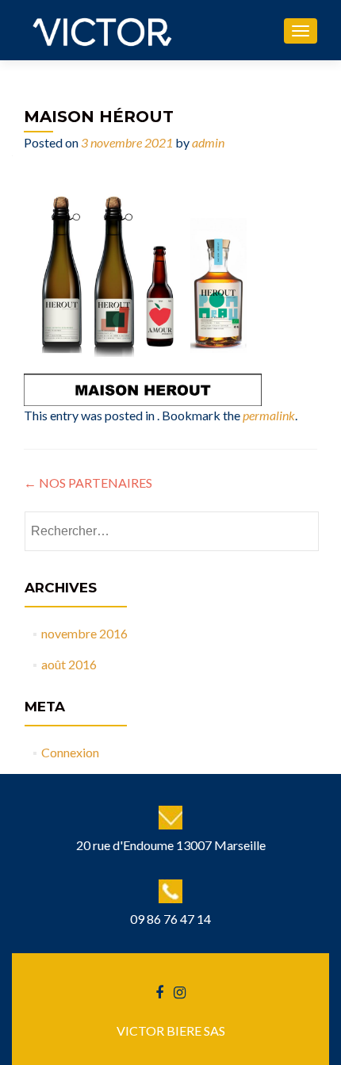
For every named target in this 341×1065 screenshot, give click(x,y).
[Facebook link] (159, 991)
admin (208, 142)
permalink (269, 415)
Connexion (70, 752)
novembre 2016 (84, 633)
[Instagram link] (180, 991)
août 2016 (69, 664)
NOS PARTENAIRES (88, 482)
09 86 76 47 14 (170, 918)
